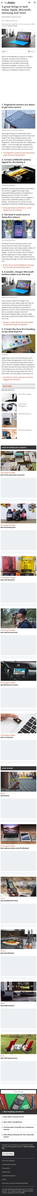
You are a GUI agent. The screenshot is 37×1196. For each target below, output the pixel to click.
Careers (4, 1179)
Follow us (32, 51)
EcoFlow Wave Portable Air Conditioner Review (19, 1128)
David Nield (6, 17)
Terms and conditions (8, 1160)
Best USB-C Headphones (13, 1122)
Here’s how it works (12, 25)
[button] (2, 2)
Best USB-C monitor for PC (14, 1117)
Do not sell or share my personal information (15, 1183)
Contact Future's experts (9, 1164)
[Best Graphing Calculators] (18, 1104)
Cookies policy (6, 1172)
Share (6, 51)
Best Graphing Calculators (14, 1112)
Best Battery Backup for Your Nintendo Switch (19, 1136)
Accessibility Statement (8, 1175)
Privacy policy (6, 1168)
